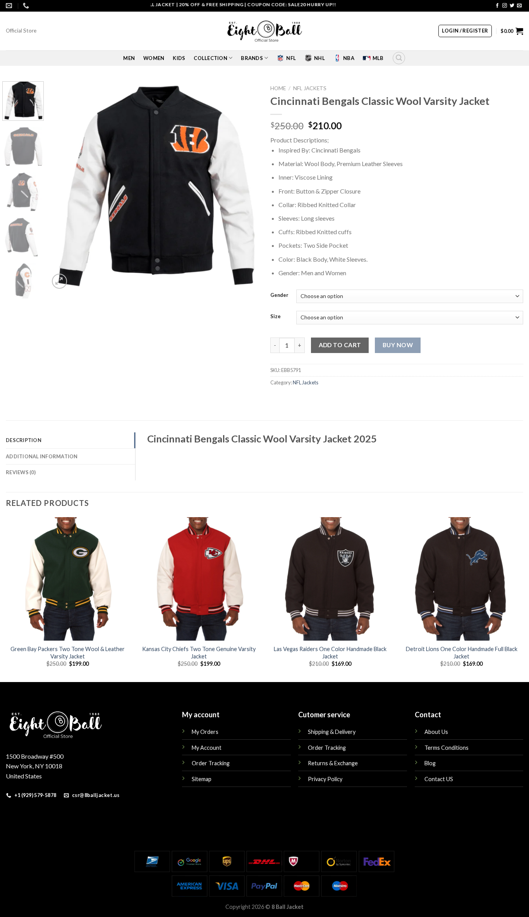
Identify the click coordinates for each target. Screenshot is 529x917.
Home (278, 88)
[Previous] (63, 186)
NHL (319, 58)
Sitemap (201, 779)
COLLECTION (210, 58)
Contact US (438, 779)
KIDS (179, 58)
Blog (430, 763)
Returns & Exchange (333, 763)
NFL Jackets (309, 88)
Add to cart (340, 344)
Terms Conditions (446, 747)
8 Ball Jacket (287, 906)
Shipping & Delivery (332, 731)
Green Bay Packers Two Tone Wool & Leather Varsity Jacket (67, 653)
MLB (378, 58)
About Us (436, 731)
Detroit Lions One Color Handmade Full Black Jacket (461, 653)
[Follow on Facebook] (497, 6)
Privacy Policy (325, 779)
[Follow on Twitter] (512, 6)
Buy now (398, 344)
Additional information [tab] (42, 456)
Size (275, 316)
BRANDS (252, 58)
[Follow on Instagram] (504, 6)
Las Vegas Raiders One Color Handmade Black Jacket (330, 653)
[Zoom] (59, 281)
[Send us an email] (519, 6)
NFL (291, 58)
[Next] (245, 186)
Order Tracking (211, 763)
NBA (348, 58)
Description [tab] (23, 440)
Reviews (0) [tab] (21, 472)
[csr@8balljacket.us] (10, 5)
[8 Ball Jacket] (264, 31)
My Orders (205, 731)
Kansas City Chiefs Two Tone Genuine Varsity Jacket (199, 653)
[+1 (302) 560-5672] (27, 5)
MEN (129, 58)
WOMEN (153, 58)
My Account (207, 747)
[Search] (399, 58)
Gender (279, 295)
